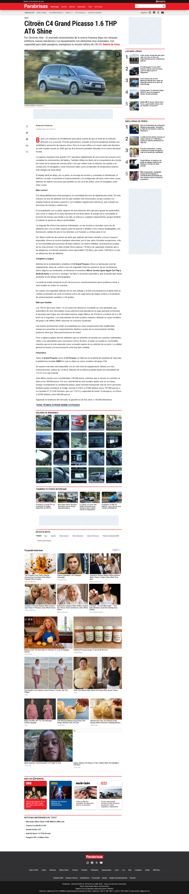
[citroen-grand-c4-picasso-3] (96, 475)
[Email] (27, 152)
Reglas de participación (118, 878)
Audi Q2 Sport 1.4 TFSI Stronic (38, 833)
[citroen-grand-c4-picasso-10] (61, 458)
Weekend (94, 870)
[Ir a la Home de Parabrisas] (36, 6)
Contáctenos (84, 878)
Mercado (82, 7)
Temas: (39, 536)
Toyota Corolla (80, 13)
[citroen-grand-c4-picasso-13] (114, 440)
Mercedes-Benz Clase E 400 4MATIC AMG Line (45, 822)
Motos (72, 7)
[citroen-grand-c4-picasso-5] (61, 475)
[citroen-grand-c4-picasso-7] (114, 458)
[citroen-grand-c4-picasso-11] (61, 423)
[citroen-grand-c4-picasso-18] (114, 423)
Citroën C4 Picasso (93, 536)
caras (35, 784)
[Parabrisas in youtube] (162, 12)
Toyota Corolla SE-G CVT (36, 826)
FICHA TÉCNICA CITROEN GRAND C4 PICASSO (58, 405)
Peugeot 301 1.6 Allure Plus (37, 837)
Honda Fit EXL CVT (33, 830)
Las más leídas (133, 51)
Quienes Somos (71, 878)
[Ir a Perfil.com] (161, 2)
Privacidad (96, 878)
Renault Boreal (42, 13)
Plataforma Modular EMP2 (111, 536)
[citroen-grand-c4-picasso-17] (44, 440)
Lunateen (138, 870)
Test (90, 7)
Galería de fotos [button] (111, 44)
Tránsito (133, 878)
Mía (129, 870)
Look (117, 870)
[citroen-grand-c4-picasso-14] (96, 440)
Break (147, 870)
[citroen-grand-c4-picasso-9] (79, 458)
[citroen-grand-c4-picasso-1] (44, 423)
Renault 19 (69, 13)
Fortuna (75, 870)
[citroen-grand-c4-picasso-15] (79, 440)
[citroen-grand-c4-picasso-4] (79, 475)
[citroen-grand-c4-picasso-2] (114, 475)
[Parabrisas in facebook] (154, 12)
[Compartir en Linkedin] (27, 145)
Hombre (84, 870)
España (53, 536)
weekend (110, 784)
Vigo (45, 536)
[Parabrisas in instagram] (150, 12)
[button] (117, 54)
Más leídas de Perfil (136, 121)
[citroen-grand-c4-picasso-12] (44, 458)
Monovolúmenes (78, 536)
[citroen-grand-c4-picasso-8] (96, 458)
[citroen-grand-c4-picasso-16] (61, 440)
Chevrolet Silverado (95, 13)
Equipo (104, 878)
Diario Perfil (33, 870)
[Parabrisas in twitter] (158, 12)
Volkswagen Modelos (56, 13)
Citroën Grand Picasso (44, 541)
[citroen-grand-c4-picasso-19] (96, 423)
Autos (64, 7)
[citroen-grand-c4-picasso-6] (44, 475)
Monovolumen (64, 536)
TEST (26, 18)
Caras (44, 870)
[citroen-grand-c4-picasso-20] (79, 423)
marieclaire (85, 784)
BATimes (156, 870)
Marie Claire (64, 870)
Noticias (55, 7)
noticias (60, 784)
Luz (123, 870)
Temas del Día (29, 13)
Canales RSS (58, 878)
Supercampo (106, 870)
